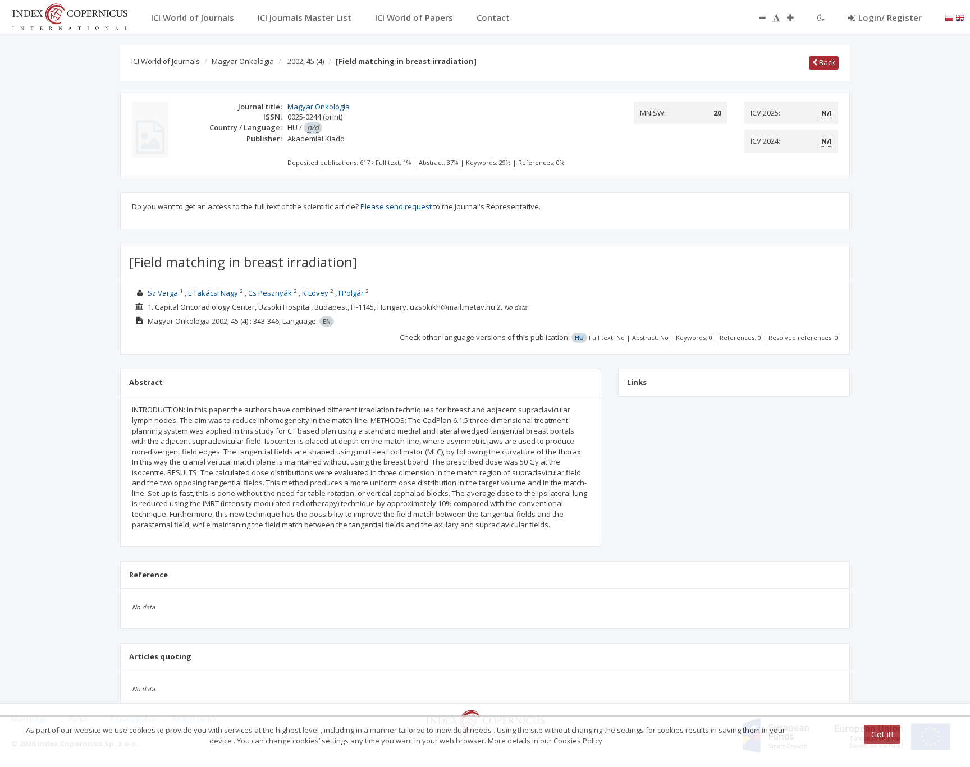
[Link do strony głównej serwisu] (69, 16)
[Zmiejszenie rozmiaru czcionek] (756, 17)
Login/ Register (890, 17)
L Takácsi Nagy (213, 293)
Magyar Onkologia (243, 61)
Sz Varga (163, 293)
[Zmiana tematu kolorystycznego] (821, 17)
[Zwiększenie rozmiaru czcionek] (796, 17)
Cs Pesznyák (270, 293)
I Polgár (351, 293)
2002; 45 (305, 61)
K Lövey (315, 293)
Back (826, 62)
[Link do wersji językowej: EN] (959, 17)
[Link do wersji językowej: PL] (949, 17)
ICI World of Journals (165, 61)
